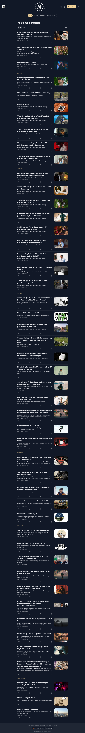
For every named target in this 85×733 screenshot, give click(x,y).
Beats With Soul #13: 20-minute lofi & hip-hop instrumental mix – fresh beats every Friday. (34, 428)
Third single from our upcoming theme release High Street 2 (34, 700)
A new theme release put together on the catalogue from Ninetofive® (33, 546)
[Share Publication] (64, 6)
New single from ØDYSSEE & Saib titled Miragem (32, 398)
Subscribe (71, 7)
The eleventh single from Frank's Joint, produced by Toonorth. (32, 144)
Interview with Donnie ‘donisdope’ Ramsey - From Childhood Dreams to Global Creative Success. (34, 664)
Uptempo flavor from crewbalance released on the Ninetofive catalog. (34, 504)
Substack (36, 731)
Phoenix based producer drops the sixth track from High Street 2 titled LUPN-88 (33, 637)
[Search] (61, 6)
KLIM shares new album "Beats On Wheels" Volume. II (33, 33)
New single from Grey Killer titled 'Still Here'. (34, 440)
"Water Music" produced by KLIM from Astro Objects (32, 492)
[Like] (18, 43)
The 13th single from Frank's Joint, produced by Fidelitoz (33, 117)
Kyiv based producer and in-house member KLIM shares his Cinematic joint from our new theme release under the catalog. (34, 652)
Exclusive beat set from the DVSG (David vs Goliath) (32, 65)
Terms (46, 725)
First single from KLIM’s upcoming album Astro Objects (33, 488)
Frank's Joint (23, 104)
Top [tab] (24, 27)
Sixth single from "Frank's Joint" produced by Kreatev (32, 228)
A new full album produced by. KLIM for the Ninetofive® (33, 272)
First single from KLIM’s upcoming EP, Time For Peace (34, 368)
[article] (42, 37)
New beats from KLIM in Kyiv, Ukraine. (28, 344)
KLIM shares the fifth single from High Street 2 (32, 648)
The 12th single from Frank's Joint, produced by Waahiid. (33, 130)
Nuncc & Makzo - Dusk (27, 709)
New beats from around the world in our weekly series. (33, 315)
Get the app (49, 728)
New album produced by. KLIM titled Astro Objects (34, 458)
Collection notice (53, 725)
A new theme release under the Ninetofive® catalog (32, 107)
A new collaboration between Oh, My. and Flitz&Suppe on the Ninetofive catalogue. (34, 387)
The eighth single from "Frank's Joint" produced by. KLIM (34, 201)
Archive (49, 15)
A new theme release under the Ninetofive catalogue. (32, 358)
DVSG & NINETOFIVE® (27, 62)
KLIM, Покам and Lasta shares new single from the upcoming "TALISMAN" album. (33, 603)
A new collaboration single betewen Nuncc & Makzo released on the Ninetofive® (34, 712)
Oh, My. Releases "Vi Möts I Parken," (33, 93)
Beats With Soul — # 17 (28, 313)
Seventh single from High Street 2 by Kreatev (34, 620)
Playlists (36, 15)
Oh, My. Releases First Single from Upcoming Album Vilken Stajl (33, 174)
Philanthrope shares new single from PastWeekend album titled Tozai (34, 412)
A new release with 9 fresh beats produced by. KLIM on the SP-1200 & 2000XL (34, 37)
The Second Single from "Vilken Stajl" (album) (30, 95)
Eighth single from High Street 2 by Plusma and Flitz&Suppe (33, 587)
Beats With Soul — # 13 (28, 426)
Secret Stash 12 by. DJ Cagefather (33, 530)
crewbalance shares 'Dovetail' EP (32, 501)
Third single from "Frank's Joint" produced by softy (32, 282)
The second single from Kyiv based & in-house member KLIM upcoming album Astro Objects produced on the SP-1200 (34, 477)
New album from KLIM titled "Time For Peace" (34, 268)
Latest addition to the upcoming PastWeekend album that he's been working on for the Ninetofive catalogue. (33, 416)
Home (30, 15)
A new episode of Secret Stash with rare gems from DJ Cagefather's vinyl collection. (32, 533)
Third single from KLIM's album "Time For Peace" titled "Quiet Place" (34, 299)
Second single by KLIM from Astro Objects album (33, 473)
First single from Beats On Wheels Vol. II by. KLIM (33, 79)
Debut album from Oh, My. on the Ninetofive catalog (32, 178)
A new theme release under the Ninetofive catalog (31, 120)
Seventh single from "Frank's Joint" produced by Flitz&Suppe (33, 215)
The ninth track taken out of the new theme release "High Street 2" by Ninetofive (33, 576)
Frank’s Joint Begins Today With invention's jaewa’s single (32, 354)
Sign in (80, 7)
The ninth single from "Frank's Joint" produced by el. (34, 188)
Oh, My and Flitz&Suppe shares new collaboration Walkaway (34, 383)
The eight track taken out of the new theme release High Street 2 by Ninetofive (33, 591)
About (54, 15)
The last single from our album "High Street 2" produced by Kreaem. (34, 561)
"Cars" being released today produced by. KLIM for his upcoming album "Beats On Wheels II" (32, 52)
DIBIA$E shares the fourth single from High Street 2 (32, 684)
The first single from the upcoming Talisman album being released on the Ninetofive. (33, 609)
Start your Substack (39, 728)
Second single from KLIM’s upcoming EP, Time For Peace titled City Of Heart (34, 340)
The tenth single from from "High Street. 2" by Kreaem (32, 557)
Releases (42, 15)
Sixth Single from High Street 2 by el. (34, 634)
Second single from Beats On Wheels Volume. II (34, 48)
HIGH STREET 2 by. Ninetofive (31, 543)
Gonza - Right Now (26, 698)
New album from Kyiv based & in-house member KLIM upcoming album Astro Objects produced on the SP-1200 (33, 462)
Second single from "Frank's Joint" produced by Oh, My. (33, 326)
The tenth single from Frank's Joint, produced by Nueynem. (33, 157)
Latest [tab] (20, 27)
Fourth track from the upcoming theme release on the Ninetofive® (32, 688)
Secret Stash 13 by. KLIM (28, 514)
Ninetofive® (25, 40)
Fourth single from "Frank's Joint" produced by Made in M (32, 255)
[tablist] (21, 27)
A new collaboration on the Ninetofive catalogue (31, 401)
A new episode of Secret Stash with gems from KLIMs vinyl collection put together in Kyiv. (34, 517)
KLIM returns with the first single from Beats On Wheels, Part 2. (34, 83)
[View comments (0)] (29, 43)
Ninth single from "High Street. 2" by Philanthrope (33, 572)
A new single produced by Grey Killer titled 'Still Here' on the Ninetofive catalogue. (34, 444)
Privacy (43, 725)
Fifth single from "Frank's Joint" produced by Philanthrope (32, 241)
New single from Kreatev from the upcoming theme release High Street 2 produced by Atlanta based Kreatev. (34, 624)
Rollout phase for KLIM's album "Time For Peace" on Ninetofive (32, 303)
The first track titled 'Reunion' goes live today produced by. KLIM (34, 372)
